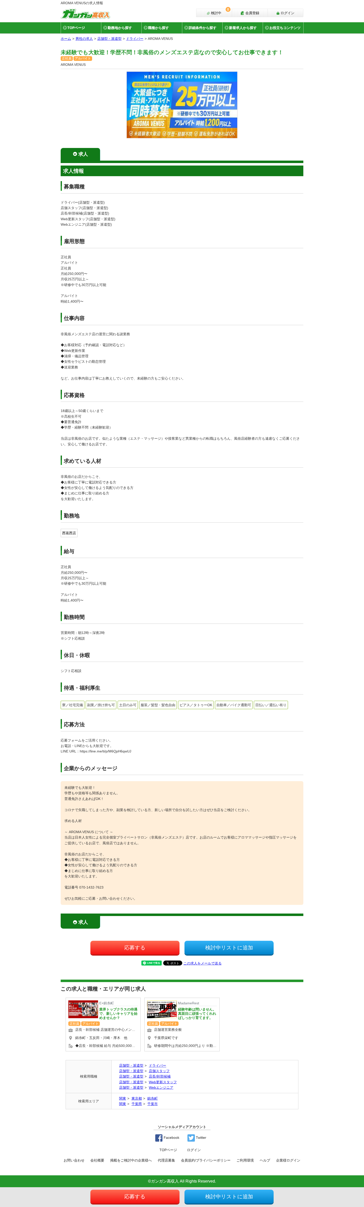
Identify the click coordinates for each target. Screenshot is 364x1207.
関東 (122, 1098)
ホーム (66, 39)
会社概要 (97, 1160)
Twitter (200, 1137)
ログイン (287, 13)
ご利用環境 (245, 1160)
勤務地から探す (120, 28)
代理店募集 (166, 1160)
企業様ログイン (288, 1160)
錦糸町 (152, 1098)
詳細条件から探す (202, 28)
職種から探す (158, 28)
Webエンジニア (161, 1087)
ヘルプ (265, 1160)
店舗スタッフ (159, 1071)
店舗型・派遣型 (109, 39)
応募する (135, 947)
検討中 (219, 12)
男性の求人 (84, 39)
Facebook (171, 1137)
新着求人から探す (243, 28)
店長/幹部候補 (160, 1076)
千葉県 (136, 1104)
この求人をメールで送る (202, 963)
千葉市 (152, 1104)
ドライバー (134, 39)
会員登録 (251, 13)
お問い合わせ (74, 1160)
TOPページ (76, 28)
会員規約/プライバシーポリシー (206, 1160)
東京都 (136, 1098)
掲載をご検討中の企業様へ (131, 1160)
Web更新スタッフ (163, 1082)
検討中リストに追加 (229, 947)
